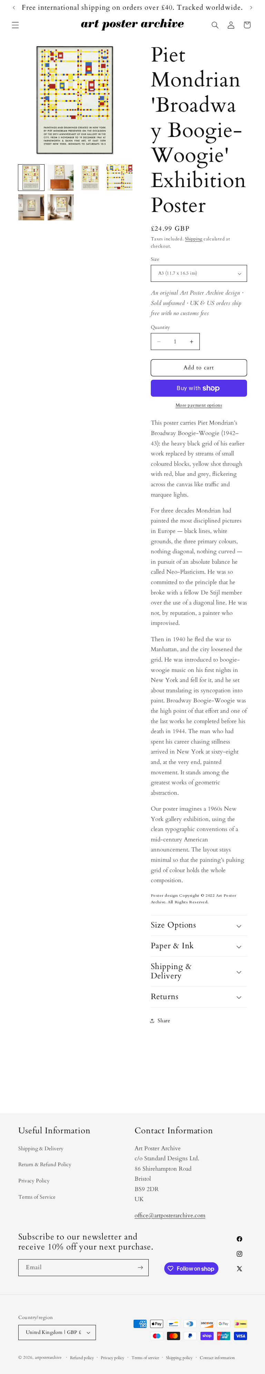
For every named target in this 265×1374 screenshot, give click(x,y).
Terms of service (145, 1358)
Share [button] (164, 1020)
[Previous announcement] (13, 7)
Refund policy (82, 1358)
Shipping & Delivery (40, 1148)
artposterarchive (48, 1357)
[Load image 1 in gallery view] (31, 178)
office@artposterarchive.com (170, 1215)
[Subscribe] (140, 1267)
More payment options (199, 405)
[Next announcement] (251, 7)
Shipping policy (179, 1358)
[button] (15, 25)
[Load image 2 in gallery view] (60, 178)
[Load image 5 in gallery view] (31, 207)
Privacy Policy (34, 1180)
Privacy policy (112, 1358)
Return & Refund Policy (44, 1164)
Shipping (193, 239)
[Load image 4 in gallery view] (119, 178)
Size (155, 259)
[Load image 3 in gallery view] (90, 178)
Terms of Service (37, 1196)
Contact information (217, 1358)
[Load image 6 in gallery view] (60, 207)
